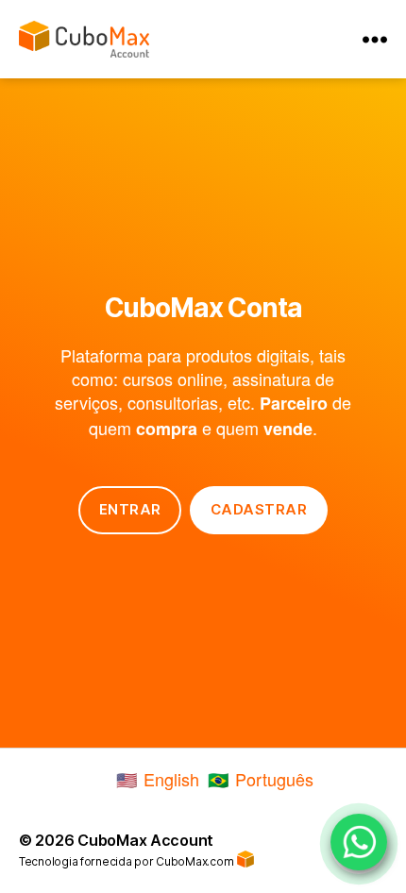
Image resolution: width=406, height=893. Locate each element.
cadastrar (259, 509)
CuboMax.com (196, 861)
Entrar (130, 509)
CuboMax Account (145, 840)
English (171, 779)
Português (274, 779)
